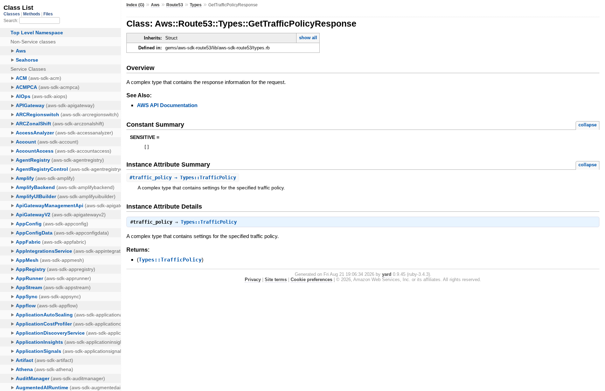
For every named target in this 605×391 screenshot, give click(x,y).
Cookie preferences (311, 279)
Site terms (276, 279)
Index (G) (135, 4)
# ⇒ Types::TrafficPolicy (183, 177)
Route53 (174, 4)
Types (196, 4)
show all (308, 37)
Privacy (253, 279)
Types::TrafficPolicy (209, 222)
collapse (587, 124)
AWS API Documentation (167, 105)
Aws (155, 4)
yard (386, 274)
